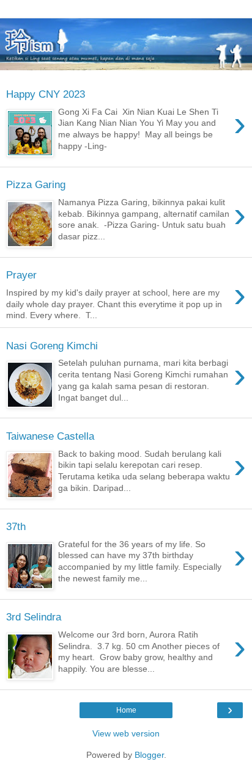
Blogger (149, 755)
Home (126, 710)
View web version (126, 733)
